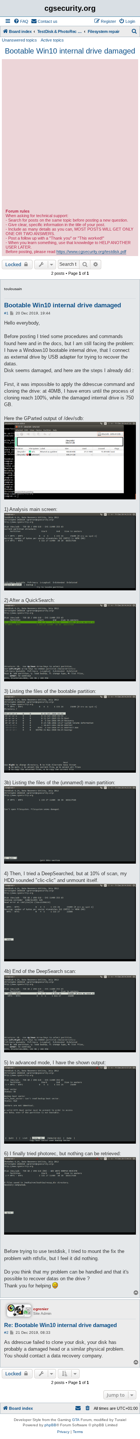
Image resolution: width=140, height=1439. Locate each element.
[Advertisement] (70, 135)
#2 (6, 1332)
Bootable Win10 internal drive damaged (70, 51)
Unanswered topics (19, 40)
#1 (6, 313)
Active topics (52, 40)
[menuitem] (20, 21)
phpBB (50, 1425)
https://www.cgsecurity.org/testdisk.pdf (91, 251)
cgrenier (41, 1309)
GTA (76, 1420)
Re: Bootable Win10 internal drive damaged (60, 1325)
